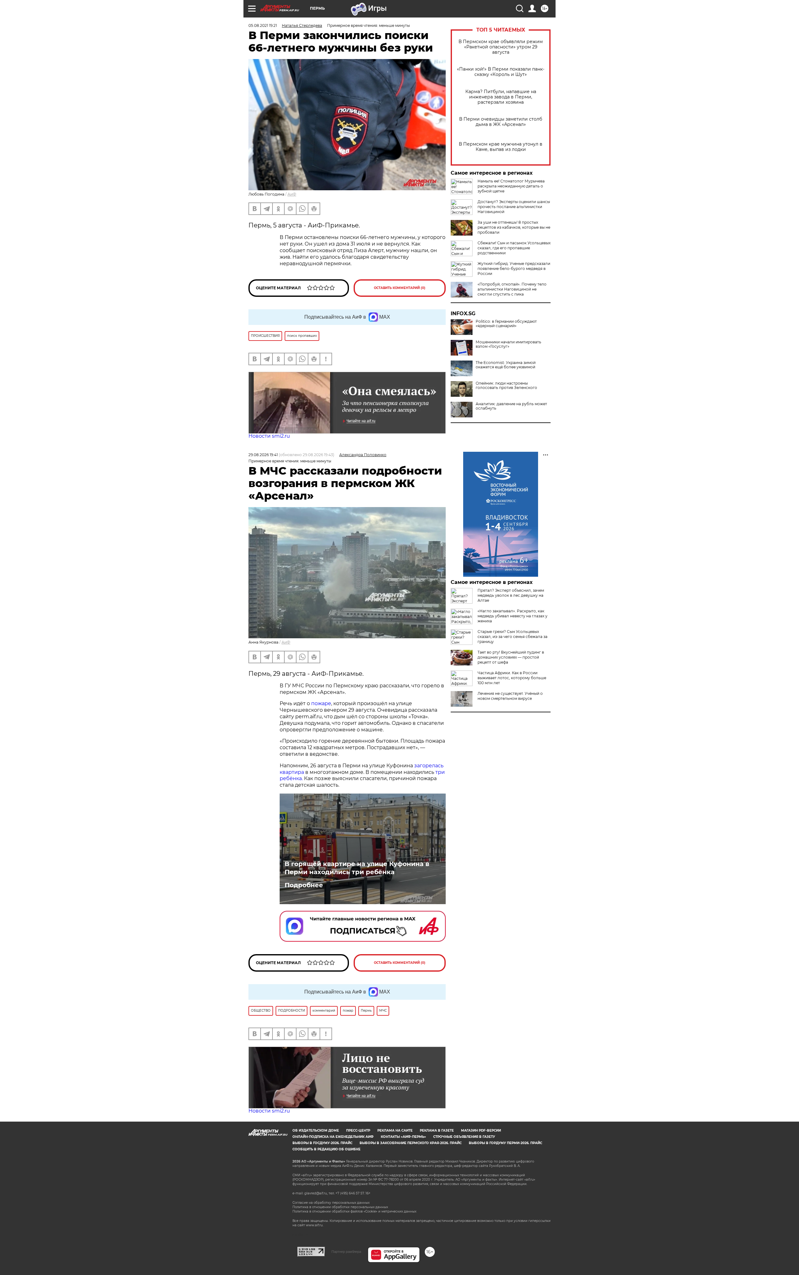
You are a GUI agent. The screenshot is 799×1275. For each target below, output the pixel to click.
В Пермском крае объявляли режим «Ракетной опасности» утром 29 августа (500, 47)
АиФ (291, 194)
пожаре (321, 703)
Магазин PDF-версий (481, 1130)
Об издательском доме (315, 1130)
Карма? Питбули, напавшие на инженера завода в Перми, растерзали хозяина (500, 97)
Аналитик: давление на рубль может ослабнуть (511, 406)
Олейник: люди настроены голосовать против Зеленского (506, 385)
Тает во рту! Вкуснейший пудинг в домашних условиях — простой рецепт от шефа (511, 657)
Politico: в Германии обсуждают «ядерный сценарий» (506, 323)
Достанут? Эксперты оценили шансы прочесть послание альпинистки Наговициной (514, 206)
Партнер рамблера (346, 1251)
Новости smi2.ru (269, 436)
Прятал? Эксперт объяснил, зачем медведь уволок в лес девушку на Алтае (511, 595)
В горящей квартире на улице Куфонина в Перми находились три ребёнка (357, 868)
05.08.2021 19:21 (262, 25)
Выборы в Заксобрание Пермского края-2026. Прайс (411, 1143)
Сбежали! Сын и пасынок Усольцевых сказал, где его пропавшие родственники (514, 248)
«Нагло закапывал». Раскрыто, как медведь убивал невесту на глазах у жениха (512, 616)
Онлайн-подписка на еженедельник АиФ (333, 1137)
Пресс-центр (358, 1130)
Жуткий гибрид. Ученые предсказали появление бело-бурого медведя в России (514, 268)
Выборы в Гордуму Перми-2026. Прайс (505, 1143)
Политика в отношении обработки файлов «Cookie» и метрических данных (354, 1211)
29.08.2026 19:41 (263, 454)
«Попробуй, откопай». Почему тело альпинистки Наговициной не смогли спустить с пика (512, 289)
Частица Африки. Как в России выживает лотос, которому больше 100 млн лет (512, 677)
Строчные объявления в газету (464, 1137)
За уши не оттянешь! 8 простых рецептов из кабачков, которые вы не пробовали (514, 227)
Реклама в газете (437, 1130)
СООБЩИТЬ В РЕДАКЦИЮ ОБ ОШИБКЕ (326, 1149)
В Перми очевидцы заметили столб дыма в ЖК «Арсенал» (500, 122)
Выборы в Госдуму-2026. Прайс (322, 1143)
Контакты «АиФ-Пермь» (403, 1137)
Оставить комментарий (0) (399, 288)
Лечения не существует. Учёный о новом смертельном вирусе (510, 696)
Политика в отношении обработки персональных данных (340, 1207)
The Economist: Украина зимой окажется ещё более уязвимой (506, 365)
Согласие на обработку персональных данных (331, 1203)
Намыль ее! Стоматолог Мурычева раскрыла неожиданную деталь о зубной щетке (511, 186)
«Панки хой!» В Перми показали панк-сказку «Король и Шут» (500, 72)
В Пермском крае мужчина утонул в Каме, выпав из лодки (500, 147)
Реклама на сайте (395, 1130)
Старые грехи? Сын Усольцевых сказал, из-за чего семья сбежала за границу (512, 636)
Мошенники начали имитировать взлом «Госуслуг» (508, 344)
